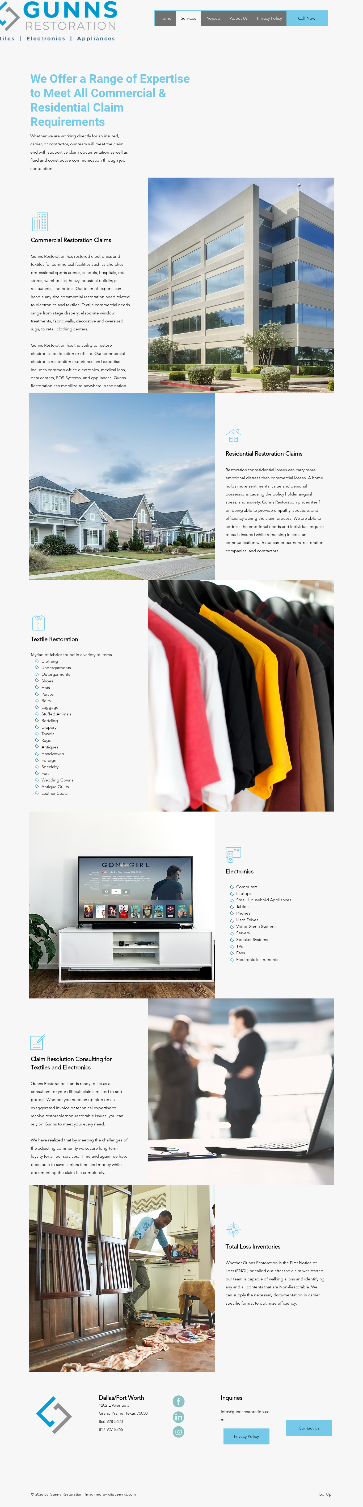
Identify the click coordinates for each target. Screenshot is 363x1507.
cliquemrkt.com (122, 1494)
